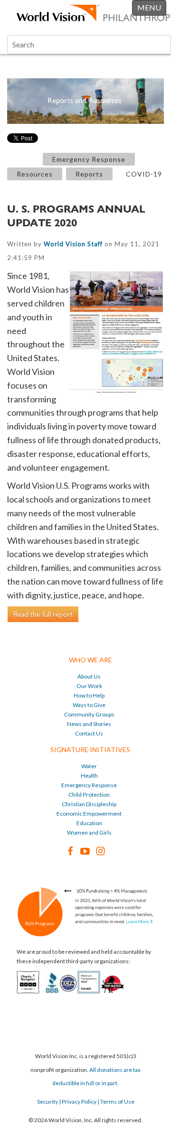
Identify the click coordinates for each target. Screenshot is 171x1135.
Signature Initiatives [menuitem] (90, 749)
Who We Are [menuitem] (90, 660)
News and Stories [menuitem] (89, 723)
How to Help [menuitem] (89, 695)
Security (47, 1101)
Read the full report (43, 614)
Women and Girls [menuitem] (89, 832)
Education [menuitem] (89, 823)
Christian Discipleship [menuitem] (89, 804)
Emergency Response (88, 159)
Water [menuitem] (89, 766)
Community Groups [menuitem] (89, 714)
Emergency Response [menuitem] (89, 785)
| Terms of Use (115, 1101)
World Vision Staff (73, 244)
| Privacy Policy (77, 1101)
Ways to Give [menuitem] (89, 704)
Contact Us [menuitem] (89, 733)
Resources (35, 174)
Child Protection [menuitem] (89, 794)
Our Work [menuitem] (89, 685)
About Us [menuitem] (89, 676)
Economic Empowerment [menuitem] (89, 813)
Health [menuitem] (89, 775)
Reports (89, 174)
